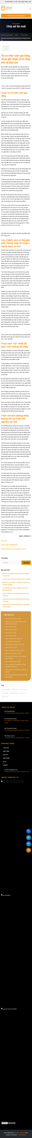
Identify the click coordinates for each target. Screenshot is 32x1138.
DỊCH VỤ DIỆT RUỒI (10, 627)
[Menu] (30, 8)
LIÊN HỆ (5, 765)
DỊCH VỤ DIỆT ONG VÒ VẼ (12, 641)
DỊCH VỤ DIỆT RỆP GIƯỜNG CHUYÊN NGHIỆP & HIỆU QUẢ (15, 665)
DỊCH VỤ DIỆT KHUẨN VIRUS (9, 545)
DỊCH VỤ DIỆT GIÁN (10, 633)
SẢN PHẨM (6, 758)
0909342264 (22, 1135)
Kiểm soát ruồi (5, 696)
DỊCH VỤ (5, 754)
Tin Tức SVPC (5, 48)
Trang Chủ (6, 747)
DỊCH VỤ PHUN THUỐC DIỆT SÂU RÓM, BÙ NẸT (16, 671)
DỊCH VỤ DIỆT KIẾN (10, 635)
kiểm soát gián (24, 689)
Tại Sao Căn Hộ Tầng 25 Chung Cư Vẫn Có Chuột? (17, 579)
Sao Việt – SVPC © (19, 1132)
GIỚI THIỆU (6, 751)
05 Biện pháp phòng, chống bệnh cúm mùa (13, 549)
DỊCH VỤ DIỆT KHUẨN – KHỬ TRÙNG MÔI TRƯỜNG (15, 657)
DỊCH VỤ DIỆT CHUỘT (11, 647)
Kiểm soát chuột (15, 689)
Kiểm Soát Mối (22, 693)
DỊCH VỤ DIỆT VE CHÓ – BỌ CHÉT (15, 644)
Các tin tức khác (6, 689)
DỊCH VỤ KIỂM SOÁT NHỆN (13, 661)
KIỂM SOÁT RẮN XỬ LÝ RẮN (13, 653)
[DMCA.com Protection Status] (8, 1123)
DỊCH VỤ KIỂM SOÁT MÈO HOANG (14, 650)
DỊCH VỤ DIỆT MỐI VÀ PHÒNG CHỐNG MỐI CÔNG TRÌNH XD (16, 623)
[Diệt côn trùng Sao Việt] (6, 8)
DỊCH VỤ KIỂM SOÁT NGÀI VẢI (13, 638)
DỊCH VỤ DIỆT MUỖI (10, 630)
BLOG (4, 761)
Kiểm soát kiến (5, 693)
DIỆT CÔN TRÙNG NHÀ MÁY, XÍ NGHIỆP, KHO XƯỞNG (16, 676)
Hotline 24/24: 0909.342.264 (16, 15)
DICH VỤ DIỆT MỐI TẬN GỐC (13, 618)
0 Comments (5, 50)
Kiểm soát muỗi (13, 693)
